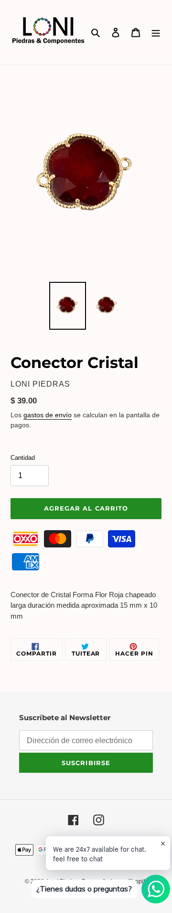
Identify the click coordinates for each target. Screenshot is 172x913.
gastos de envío (47, 415)
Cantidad (23, 457)
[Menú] (156, 32)
